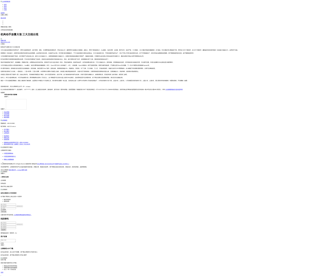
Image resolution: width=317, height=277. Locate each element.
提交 (2, 244)
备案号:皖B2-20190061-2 (62, 164)
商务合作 (6, 137)
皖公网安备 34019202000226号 (46, 164)
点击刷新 (3, 180)
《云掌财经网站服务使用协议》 (22, 215)
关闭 (2, 272)
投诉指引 (6, 136)
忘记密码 (3, 209)
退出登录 (3, 18)
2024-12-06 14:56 (5, 42)
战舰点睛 (3, 40)
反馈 (26, 170)
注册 (2, 14)
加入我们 (6, 131)
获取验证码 (19, 206)
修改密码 (3, 229)
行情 (5, 9)
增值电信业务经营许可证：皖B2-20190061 (16, 142)
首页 (5, 4)
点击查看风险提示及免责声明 (174, 89)
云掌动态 (6, 133)
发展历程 (6, 139)
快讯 (5, 8)
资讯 (5, 6)
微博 (23, 170)
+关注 (2, 43)
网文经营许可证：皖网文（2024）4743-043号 (17, 144)
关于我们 (6, 129)
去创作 (3, 13)
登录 (6, 14)
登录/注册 (3, 211)
